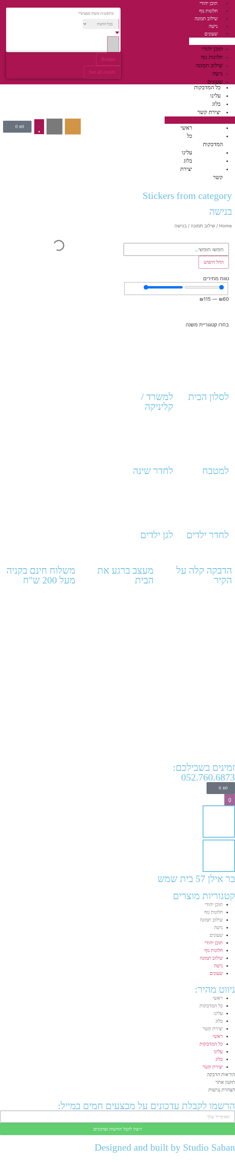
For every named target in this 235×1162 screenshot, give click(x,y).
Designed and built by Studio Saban (165, 1147)
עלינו (215, 96)
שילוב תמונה (206, 18)
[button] (212, 41)
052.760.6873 (208, 777)
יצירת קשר (209, 112)
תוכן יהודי (209, 3)
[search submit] (113, 44)
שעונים (211, 33)
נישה (213, 26)
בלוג (216, 104)
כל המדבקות (207, 87)
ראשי (186, 128)
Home (225, 226)
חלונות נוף (208, 10)
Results (108, 59)
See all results (102, 72)
